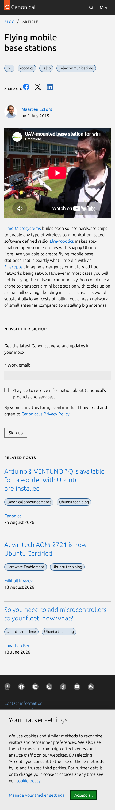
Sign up (16, 432)
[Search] (91, 7)
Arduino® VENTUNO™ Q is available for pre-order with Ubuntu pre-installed (54, 480)
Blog (9, 21)
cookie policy (28, 780)
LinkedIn (50, 87)
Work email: (18, 365)
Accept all (83, 795)
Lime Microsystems (22, 228)
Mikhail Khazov (18, 580)
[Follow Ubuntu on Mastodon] (8, 687)
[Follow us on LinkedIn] (36, 687)
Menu (105, 7)
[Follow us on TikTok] (64, 687)
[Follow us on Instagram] (50, 687)
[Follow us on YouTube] (78, 687)
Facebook (26, 87)
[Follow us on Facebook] (22, 687)
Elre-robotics (62, 241)
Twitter (38, 87)
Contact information (23, 703)
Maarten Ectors (36, 109)
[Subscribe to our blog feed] (92, 687)
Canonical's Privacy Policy (45, 413)
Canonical (13, 515)
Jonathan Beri (17, 645)
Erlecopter (14, 266)
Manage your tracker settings (36, 795)
